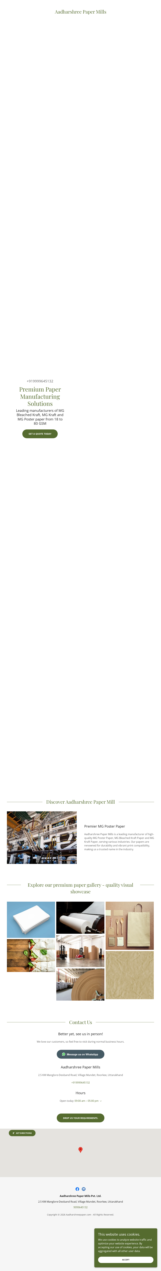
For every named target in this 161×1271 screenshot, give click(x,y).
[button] (100, 1101)
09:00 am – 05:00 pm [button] (87, 1101)
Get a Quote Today (40, 433)
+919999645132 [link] (40, 381)
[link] (80, 12)
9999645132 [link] (80, 1207)
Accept (125, 1259)
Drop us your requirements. (80, 1118)
